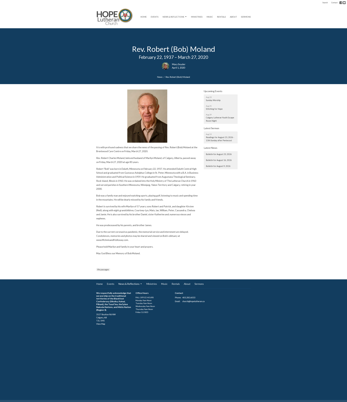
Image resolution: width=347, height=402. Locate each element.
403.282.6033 (188, 297)
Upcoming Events (213, 91)
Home (143, 17)
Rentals (221, 17)
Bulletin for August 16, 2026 (219, 160)
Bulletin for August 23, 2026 (219, 154)
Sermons (246, 17)
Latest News (210, 147)
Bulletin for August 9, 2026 (218, 166)
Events (154, 17)
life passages (103, 269)
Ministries (197, 17)
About (233, 17)
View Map (100, 324)
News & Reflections (173, 17)
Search (325, 2)
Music (210, 17)
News (160, 77)
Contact (334, 2)
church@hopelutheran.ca (193, 301)
